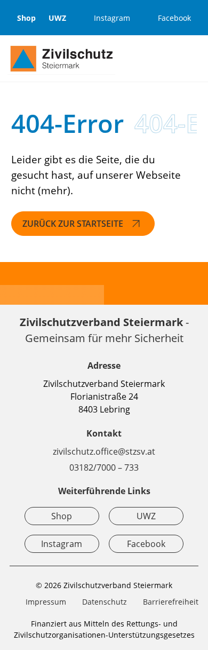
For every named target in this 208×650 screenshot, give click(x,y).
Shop (26, 18)
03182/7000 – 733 (104, 467)
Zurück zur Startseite (72, 223)
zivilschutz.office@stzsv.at (104, 451)
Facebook (146, 544)
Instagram (61, 544)
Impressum (46, 602)
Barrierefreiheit (170, 602)
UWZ (57, 18)
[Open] (195, 59)
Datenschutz (104, 602)
